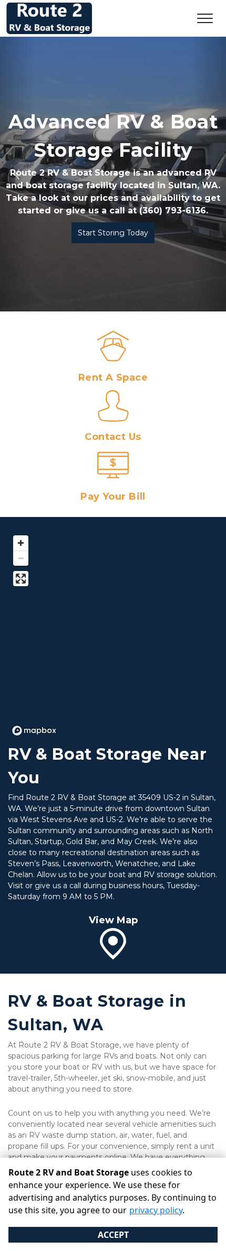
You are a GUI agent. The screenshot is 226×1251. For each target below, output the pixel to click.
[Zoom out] (20, 558)
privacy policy (155, 1210)
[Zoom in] (20, 543)
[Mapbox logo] (34, 731)
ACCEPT (113, 1235)
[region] (113, 635)
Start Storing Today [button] (113, 233)
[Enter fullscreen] (20, 578)
